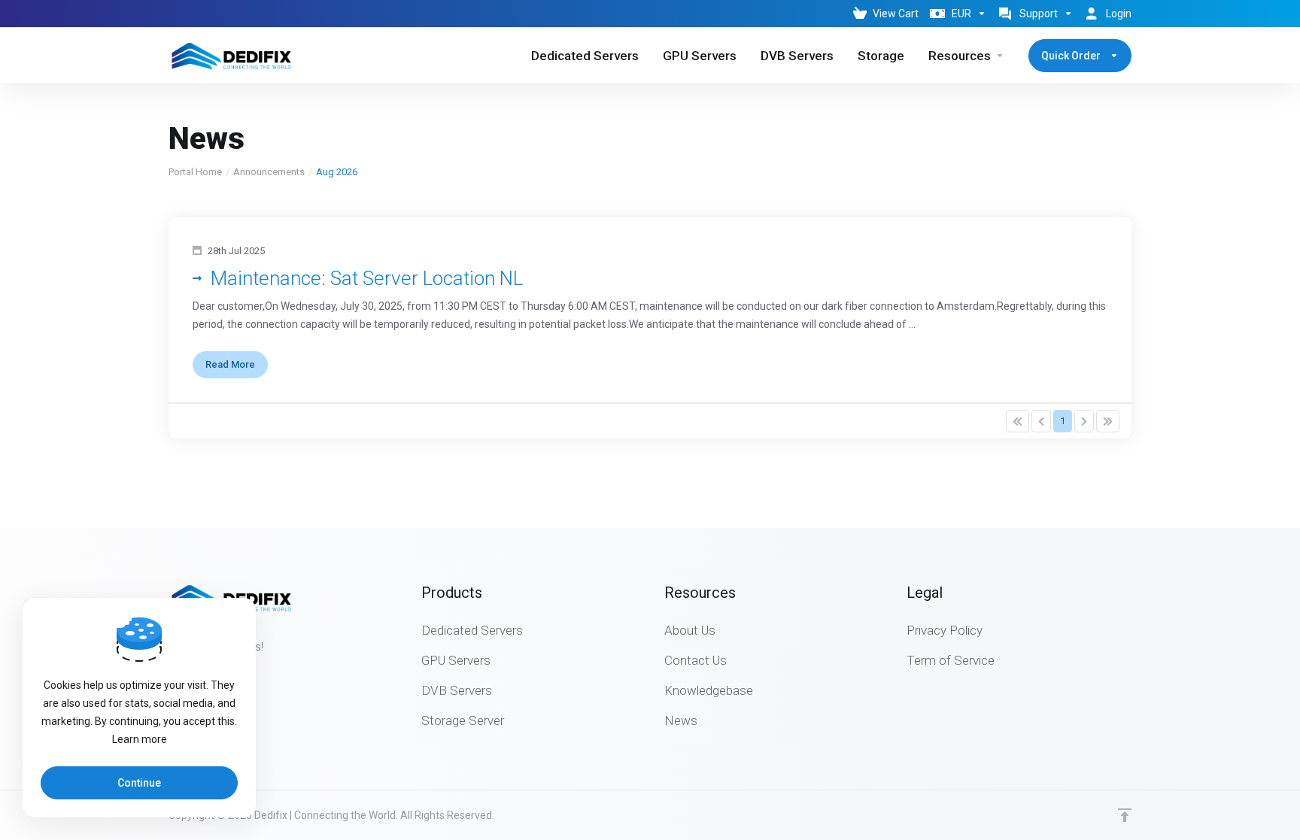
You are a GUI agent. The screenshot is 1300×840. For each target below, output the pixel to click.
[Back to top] (1125, 815)
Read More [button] (230, 364)
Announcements (269, 171)
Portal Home (195, 171)
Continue (139, 783)
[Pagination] (1017, 421)
